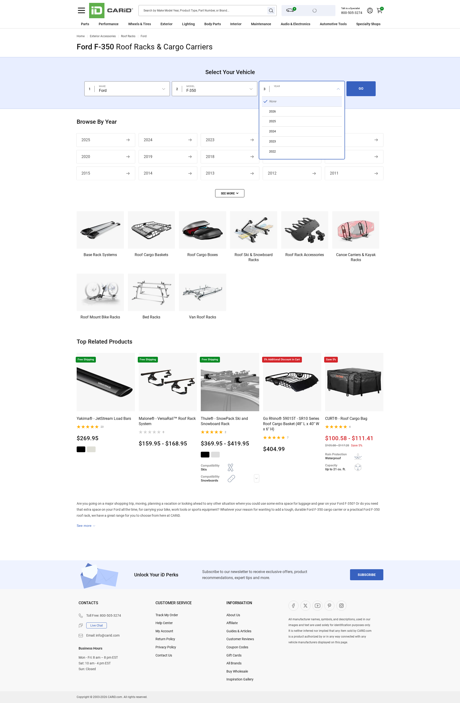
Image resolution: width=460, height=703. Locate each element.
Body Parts (212, 24)
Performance (109, 24)
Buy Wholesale (237, 671)
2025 (85, 140)
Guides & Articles (238, 631)
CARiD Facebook (293, 606)
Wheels (133, 24)
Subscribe (367, 575)
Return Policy (165, 639)
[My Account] (370, 10)
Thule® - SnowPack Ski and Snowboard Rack (224, 421)
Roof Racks (128, 36)
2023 (210, 140)
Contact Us (163, 655)
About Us (233, 615)
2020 (85, 156)
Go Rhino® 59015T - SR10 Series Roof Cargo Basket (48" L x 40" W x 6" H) (291, 424)
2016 (334, 156)
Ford (144, 36)
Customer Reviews (240, 639)
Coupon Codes (237, 647)
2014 (148, 173)
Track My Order (166, 615)
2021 (334, 140)
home (81, 36)
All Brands (234, 663)
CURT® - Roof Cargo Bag (346, 418)
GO (361, 88)
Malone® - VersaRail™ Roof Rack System (167, 421)
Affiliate (232, 623)
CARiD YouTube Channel (317, 606)
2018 (210, 156)
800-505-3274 (351, 13)
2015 (85, 173)
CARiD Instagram (341, 606)
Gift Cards (234, 655)
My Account (164, 631)
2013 (210, 173)
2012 (272, 173)
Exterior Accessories (103, 36)
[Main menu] (81, 10)
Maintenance (261, 24)
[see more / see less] (229, 193)
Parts (85, 24)
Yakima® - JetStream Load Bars (104, 418)
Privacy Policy (165, 647)
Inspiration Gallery (239, 679)
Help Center (164, 623)
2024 (148, 140)
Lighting (188, 24)
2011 (334, 173)
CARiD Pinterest (329, 606)
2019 (148, 156)
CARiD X (305, 606)
